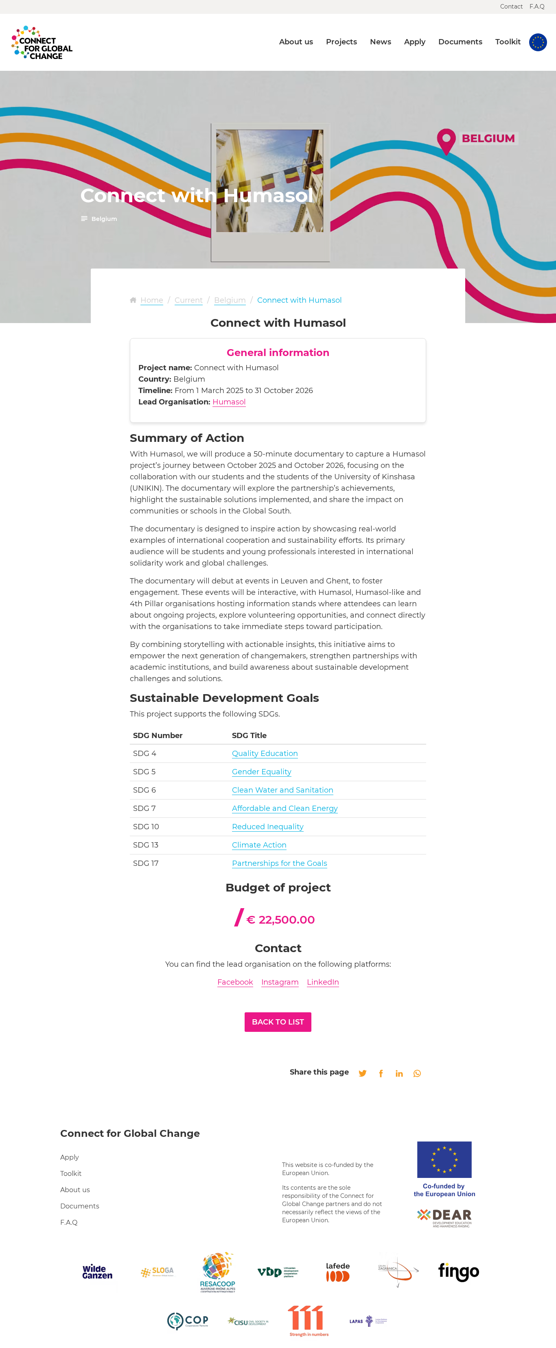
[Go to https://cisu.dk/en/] (248, 1321)
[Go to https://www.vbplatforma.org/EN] (278, 1272)
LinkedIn (323, 982)
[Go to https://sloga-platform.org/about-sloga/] (157, 1272)
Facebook (235, 982)
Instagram (280, 982)
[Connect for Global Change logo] (42, 42)
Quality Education (265, 753)
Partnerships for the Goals (279, 863)
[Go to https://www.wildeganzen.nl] (97, 1272)
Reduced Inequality (268, 826)
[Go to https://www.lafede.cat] (338, 1272)
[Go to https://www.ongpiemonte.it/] (187, 1321)
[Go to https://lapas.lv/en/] (368, 1321)
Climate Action (259, 845)
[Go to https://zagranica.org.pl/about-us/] (398, 1272)
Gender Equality (261, 771)
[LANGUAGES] (538, 42)
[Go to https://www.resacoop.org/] (217, 1272)
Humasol (229, 402)
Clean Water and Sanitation (282, 790)
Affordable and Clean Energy (285, 808)
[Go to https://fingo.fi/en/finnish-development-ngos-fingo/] (458, 1272)
